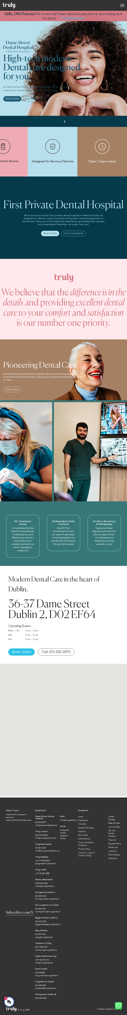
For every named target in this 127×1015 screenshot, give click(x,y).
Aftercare (112, 858)
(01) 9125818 (40, 973)
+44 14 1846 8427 (42, 861)
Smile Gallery (114, 855)
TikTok (62, 838)
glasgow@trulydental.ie (45, 863)
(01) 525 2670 (40, 822)
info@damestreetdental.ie (46, 825)
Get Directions (72, 18)
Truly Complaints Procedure (85, 844)
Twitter (63, 833)
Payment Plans (114, 844)
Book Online (12, 99)
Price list (112, 840)
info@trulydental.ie (68, 820)
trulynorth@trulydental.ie (46, 975)
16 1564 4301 (40, 848)
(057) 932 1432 (41, 947)
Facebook (64, 836)
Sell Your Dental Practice (112, 833)
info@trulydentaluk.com (45, 838)
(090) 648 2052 (41, 883)
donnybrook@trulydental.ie (47, 899)
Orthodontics (84, 839)
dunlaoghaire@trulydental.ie (47, 912)
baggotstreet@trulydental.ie (47, 924)
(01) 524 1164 (40, 934)
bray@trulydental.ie (44, 937)
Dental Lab (113, 847)
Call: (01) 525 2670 (36, 99)
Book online (12, 389)
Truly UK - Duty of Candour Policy (86, 854)
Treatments (83, 820)
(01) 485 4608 (40, 998)
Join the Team (114, 827)
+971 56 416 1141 (42, 960)
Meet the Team (114, 823)
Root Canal (83, 835)
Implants (82, 831)
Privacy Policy (84, 849)
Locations (112, 851)
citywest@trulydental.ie (45, 988)
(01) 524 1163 (40, 909)
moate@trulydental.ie (44, 886)
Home (80, 817)
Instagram (64, 830)
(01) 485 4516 (40, 985)
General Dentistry (86, 828)
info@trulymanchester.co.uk (47, 851)
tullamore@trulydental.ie (46, 950)
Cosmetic (82, 824)
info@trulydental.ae (44, 963)
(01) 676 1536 (40, 922)
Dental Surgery (111, 818)
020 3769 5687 (41, 835)
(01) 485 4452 (40, 896)
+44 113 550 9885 (42, 873)
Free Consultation (74, 233)
